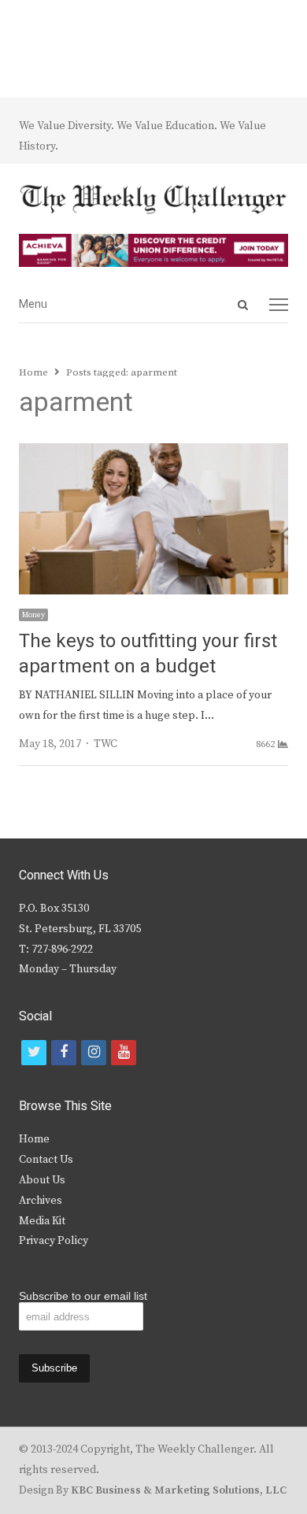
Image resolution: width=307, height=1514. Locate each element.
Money (33, 615)
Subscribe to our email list (83, 1296)
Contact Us (46, 1160)
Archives (40, 1201)
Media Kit (42, 1221)
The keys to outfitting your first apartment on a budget (148, 653)
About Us (42, 1180)
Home (34, 1139)
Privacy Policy (53, 1241)
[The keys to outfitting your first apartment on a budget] (153, 453)
